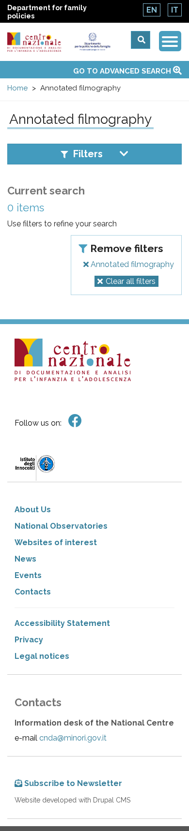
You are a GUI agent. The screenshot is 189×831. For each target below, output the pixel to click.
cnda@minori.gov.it (73, 737)
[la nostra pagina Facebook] (75, 421)
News (25, 559)
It (174, 10)
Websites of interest (56, 542)
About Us (33, 509)
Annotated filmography (131, 264)
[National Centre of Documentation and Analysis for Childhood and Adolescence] (34, 42)
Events (28, 575)
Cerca (140, 40)
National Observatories (61, 526)
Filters (88, 154)
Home (17, 88)
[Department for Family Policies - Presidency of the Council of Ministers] (92, 41)
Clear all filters (131, 281)
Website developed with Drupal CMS (72, 800)
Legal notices (42, 656)
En (151, 10)
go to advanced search (123, 71)
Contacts (33, 591)
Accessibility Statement (62, 623)
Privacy (29, 639)
